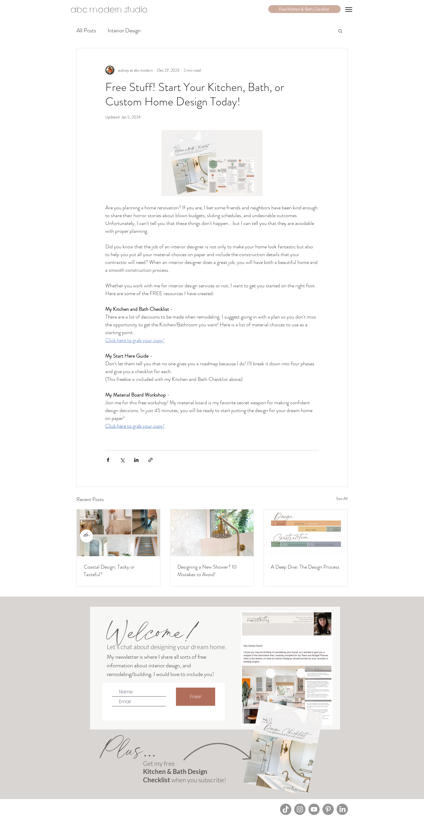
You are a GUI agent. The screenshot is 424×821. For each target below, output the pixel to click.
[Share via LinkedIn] (136, 460)
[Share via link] (150, 460)
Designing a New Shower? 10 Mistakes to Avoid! (207, 570)
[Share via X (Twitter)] (122, 460)
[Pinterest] (328, 809)
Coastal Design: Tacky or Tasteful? (109, 570)
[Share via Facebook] (108, 460)
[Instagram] (299, 809)
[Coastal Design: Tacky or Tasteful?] (118, 532)
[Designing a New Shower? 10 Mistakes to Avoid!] (212, 532)
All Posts (86, 30)
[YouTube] (314, 809)
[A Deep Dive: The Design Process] (305, 532)
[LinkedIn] (342, 809)
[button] (304, 9)
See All (342, 498)
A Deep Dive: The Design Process (305, 567)
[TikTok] (285, 809)
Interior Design (124, 30)
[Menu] (349, 9)
